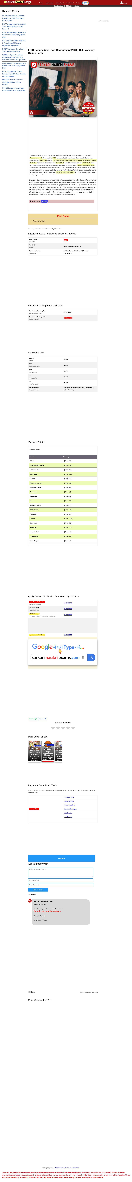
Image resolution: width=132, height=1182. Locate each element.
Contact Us (75, 1168)
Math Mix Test (69, 801)
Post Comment (38, 890)
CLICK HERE (68, 603)
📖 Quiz (69, 6)
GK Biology (68, 817)
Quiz (77, 3)
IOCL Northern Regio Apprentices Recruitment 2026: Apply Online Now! (14, 34)
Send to (31, 719)
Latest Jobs (49, 3)
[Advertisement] (69, 13)
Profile (77, 6)
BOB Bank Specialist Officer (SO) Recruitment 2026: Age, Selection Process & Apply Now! (14, 57)
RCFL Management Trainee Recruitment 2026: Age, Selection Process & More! (14, 74)
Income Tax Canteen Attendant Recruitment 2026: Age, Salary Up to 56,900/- (13, 18)
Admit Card (70, 3)
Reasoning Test (69, 805)
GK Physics (68, 813)
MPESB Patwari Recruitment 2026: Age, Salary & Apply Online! (12, 82)
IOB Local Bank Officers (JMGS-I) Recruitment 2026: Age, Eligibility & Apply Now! (14, 43)
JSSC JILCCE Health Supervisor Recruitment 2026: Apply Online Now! (14, 65)
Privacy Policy (59, 1168)
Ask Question (58, 6)
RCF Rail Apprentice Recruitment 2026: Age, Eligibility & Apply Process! (14, 26)
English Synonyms (70, 809)
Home (41, 3)
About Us (68, 1168)
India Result (60, 3)
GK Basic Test (69, 797)
